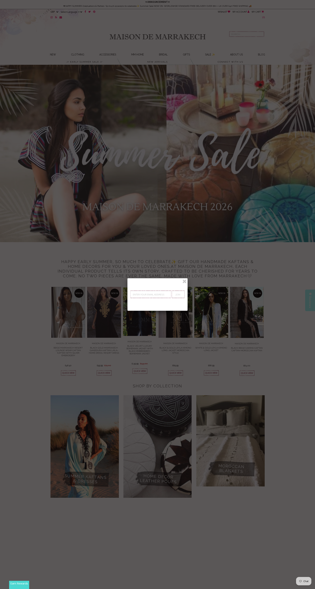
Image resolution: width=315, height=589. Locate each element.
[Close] (184, 281)
